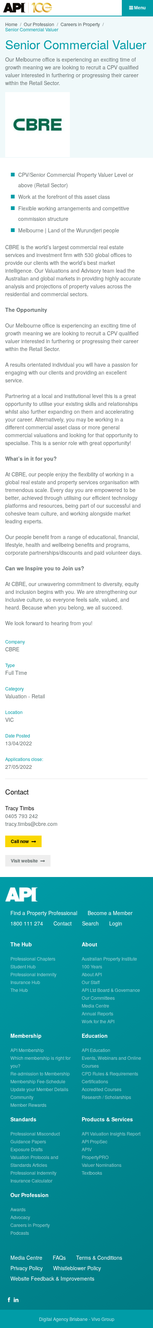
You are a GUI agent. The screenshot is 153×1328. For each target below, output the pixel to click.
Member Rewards (28, 1105)
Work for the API (98, 1021)
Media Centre (95, 1005)
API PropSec (94, 1141)
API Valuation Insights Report (111, 1133)
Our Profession (39, 24)
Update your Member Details (39, 1089)
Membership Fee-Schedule (37, 1081)
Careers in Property (80, 24)
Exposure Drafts (26, 1149)
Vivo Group (102, 1319)
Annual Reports (97, 1013)
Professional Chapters (32, 958)
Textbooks (92, 1172)
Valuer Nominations (101, 1165)
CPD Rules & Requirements (110, 1073)
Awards (18, 1209)
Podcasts (19, 1233)
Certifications (95, 1081)
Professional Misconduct (35, 1133)
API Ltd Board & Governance (111, 990)
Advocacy (20, 1217)
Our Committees (98, 998)
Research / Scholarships (106, 1097)
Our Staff (91, 982)
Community (21, 1097)
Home (11, 24)
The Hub (19, 990)
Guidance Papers (28, 1141)
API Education (96, 1050)
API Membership (27, 1050)
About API (92, 974)
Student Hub (23, 966)
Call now (20, 841)
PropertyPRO (95, 1157)
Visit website (24, 860)
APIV (87, 1149)
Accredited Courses (101, 1089)
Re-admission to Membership (40, 1073)
